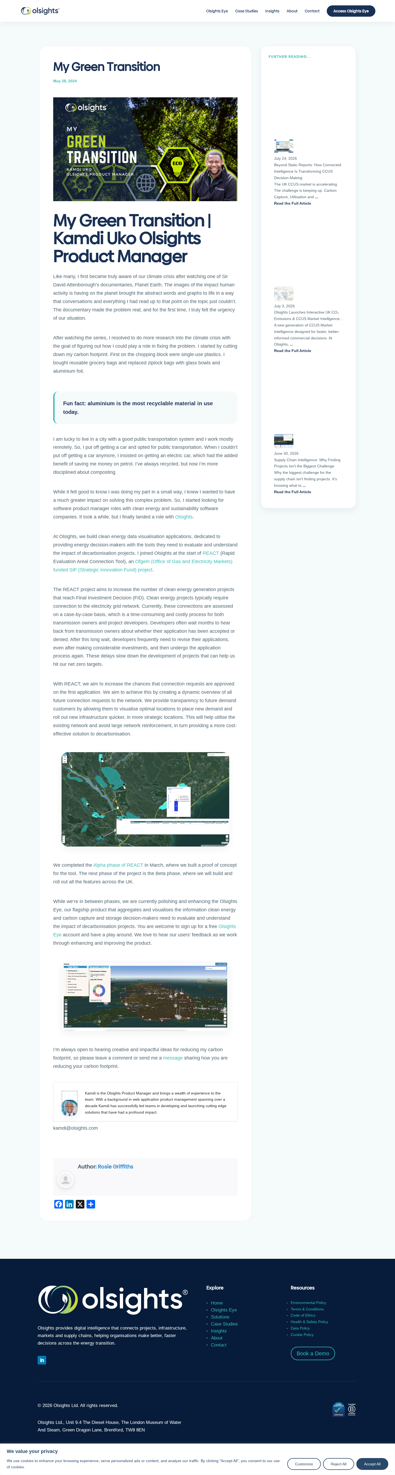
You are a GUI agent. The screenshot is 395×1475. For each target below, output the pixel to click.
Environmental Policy (308, 1302)
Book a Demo (313, 1353)
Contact (312, 11)
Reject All (338, 1464)
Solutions (220, 1317)
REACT (211, 553)
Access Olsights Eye (351, 11)
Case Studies (246, 11)
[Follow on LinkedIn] (42, 1360)
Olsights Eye (217, 11)
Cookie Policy (302, 1334)
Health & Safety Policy (309, 1322)
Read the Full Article (292, 203)
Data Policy (300, 1328)
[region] (197, 1459)
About (292, 11)
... (316, 197)
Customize (304, 1464)
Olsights (184, 517)
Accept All (372, 1464)
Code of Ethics (303, 1315)
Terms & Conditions (307, 1309)
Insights (272, 11)
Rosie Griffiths (115, 1166)
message (173, 1058)
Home (217, 1303)
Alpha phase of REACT (118, 865)
